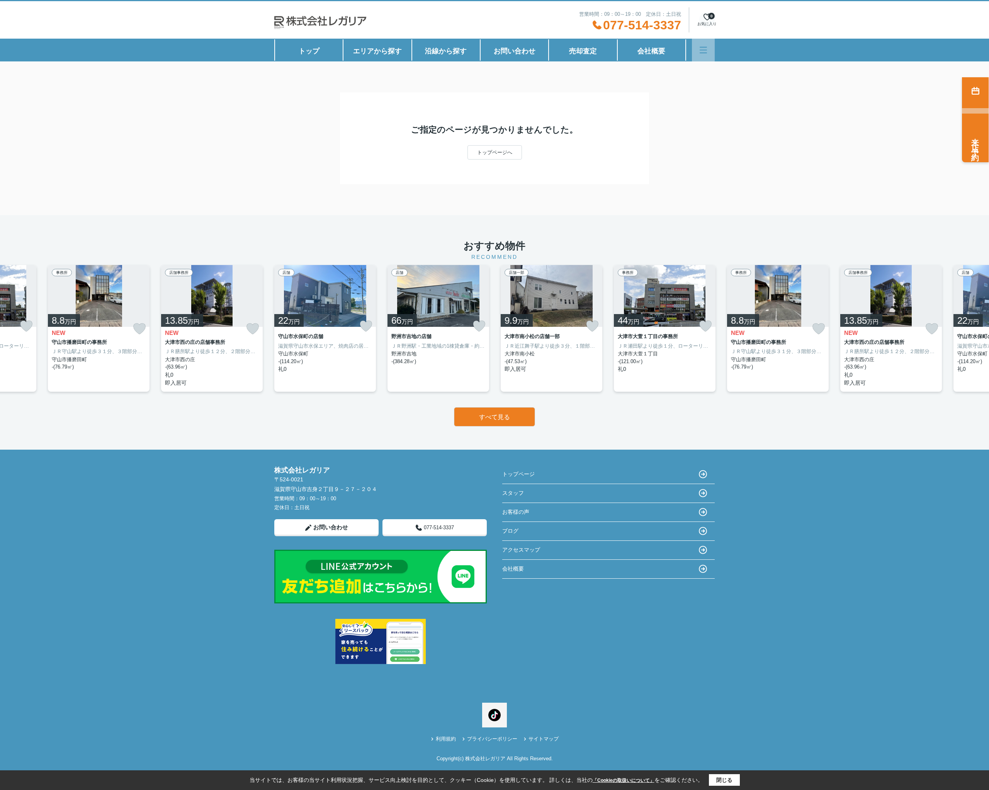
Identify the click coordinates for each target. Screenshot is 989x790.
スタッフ (513, 493)
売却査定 (583, 51)
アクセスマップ (521, 550)
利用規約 (446, 739)
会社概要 (651, 51)
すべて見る (494, 417)
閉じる (724, 780)
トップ (309, 51)
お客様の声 (515, 512)
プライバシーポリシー (492, 739)
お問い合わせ (514, 51)
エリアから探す (377, 51)
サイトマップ (543, 739)
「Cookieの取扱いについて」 (623, 780)
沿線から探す (446, 51)
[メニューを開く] (703, 50)
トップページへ (494, 152)
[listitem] (325, 328)
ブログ (510, 531)
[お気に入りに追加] (26, 326)
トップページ (518, 474)
